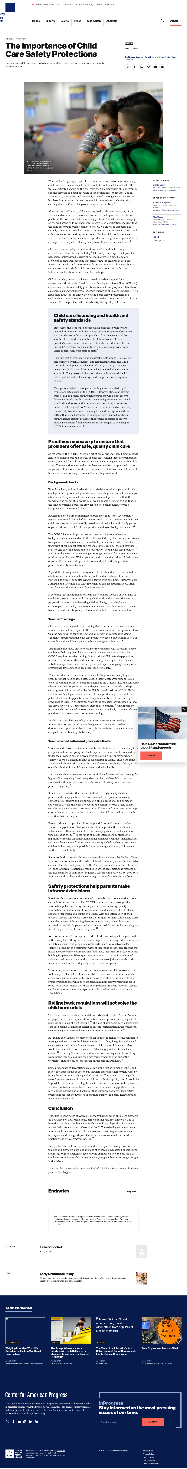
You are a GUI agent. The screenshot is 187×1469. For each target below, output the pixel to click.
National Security (84, 4)
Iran (58, 4)
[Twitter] (7, 1421)
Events (65, 20)
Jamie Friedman (11, 1363)
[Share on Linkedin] (141, 67)
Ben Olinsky (67, 1363)
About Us (111, 20)
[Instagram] (25, 1421)
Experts (50, 20)
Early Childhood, (159, 57)
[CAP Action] (14, 1454)
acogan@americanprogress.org (165, 224)
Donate (174, 20)
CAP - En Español (149, 1457)
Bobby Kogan (23, 1363)
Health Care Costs (105, 4)
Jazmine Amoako (148, 1363)
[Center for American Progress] (10, 13)
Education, (171, 57)
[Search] (162, 22)
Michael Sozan (56, 1363)
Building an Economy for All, (138, 57)
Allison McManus (36, 1363)
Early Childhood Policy (57, 1274)
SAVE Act (68, 4)
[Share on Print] (162, 67)
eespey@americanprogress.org (165, 190)
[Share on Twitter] (128, 67)
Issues (36, 20)
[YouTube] (19, 1421)
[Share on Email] (155, 67)
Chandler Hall (101, 1363)
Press (77, 20)
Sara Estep (159, 1363)
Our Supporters (149, 1460)
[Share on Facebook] (134, 67)
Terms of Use (148, 1451)
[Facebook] (13, 1421)
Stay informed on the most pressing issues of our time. (137, 1408)
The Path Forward (45, 4)
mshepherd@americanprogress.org (166, 210)
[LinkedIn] (30, 1421)
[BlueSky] (36, 1421)
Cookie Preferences (151, 1464)
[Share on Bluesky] (148, 67)
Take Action (94, 20)
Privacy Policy (148, 1454)
